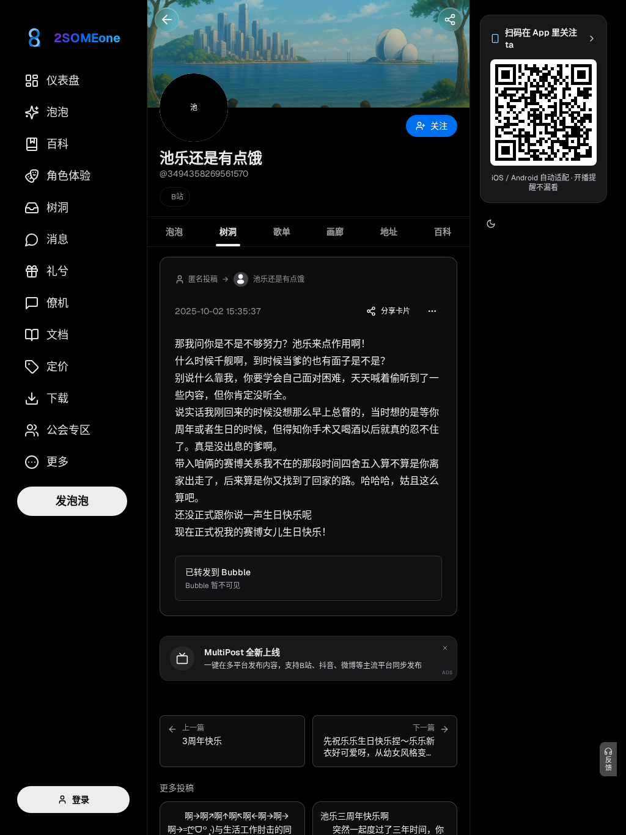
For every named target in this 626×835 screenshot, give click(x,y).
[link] (543, 38)
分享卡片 (395, 311)
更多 (57, 462)
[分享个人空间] (450, 19)
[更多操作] (432, 311)
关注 (438, 125)
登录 (80, 799)
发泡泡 (72, 501)
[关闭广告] (445, 648)
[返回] (167, 19)
